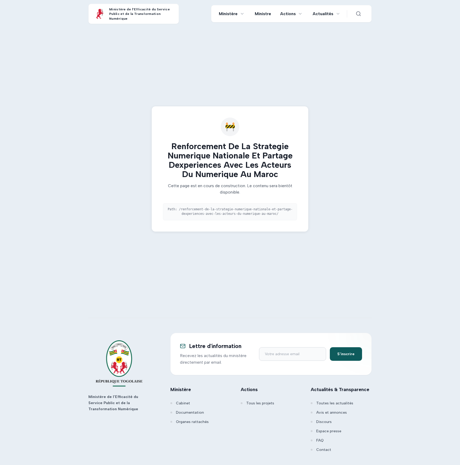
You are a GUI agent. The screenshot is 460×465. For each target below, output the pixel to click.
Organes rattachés (192, 422)
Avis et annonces (331, 412)
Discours (324, 422)
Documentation (190, 412)
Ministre (263, 13)
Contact (323, 449)
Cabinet (183, 403)
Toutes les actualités (334, 403)
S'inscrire (346, 354)
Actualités (323, 13)
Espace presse (328, 431)
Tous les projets (260, 403)
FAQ (320, 440)
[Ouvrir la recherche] (358, 13)
